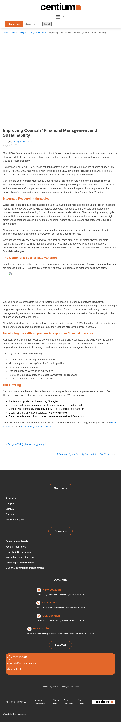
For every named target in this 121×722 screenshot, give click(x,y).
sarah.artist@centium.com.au (36, 426)
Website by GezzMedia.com (15, 714)
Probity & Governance (18, 552)
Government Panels (17, 541)
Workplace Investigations (20, 557)
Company (60, 488)
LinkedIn (17, 669)
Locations (60, 579)
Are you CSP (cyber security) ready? (27, 444)
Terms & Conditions (71, 702)
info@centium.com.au (24, 663)
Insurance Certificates (40, 702)
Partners (10, 514)
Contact (60, 645)
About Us (11, 498)
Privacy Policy (55, 702)
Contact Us (14, 24)
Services (60, 531)
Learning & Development (20, 562)
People (10, 503)
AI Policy (82, 702)
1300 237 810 (20, 657)
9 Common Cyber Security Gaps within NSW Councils (85, 454)
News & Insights (15, 519)
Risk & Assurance (16, 546)
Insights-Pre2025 (23, 141)
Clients (10, 509)
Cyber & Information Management (25, 568)
